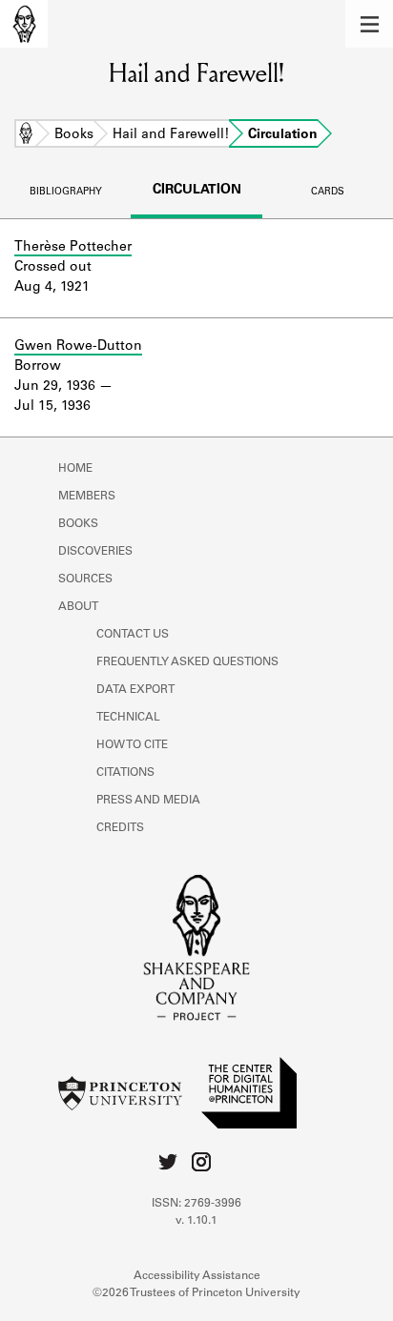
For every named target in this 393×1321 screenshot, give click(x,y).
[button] (369, 24)
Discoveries (95, 552)
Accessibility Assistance (197, 1276)
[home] (24, 24)
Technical (128, 717)
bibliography (66, 192)
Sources (85, 579)
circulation (197, 190)
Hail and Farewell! (171, 135)
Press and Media (148, 800)
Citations (125, 773)
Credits (120, 828)
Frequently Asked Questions (187, 662)
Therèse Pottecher (73, 247)
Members (86, 496)
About (78, 607)
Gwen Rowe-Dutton (78, 347)
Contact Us (132, 634)
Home (25, 135)
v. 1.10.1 (196, 1221)
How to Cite (132, 745)
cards (327, 192)
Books (73, 135)
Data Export (135, 690)
